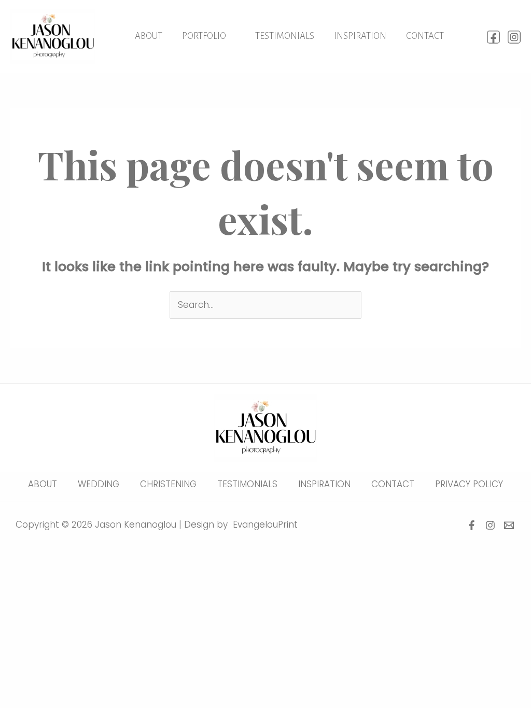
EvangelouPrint (265, 524)
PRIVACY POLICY (469, 484)
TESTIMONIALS (284, 36)
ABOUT (148, 36)
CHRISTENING (168, 484)
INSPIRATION (360, 36)
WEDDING (98, 484)
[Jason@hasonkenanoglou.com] (508, 525)
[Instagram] (514, 37)
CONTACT (425, 36)
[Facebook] (493, 37)
